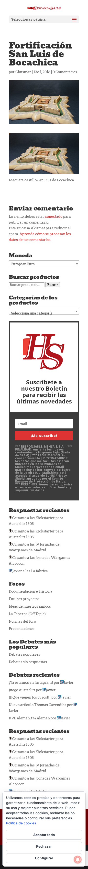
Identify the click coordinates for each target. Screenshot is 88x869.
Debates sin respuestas (28, 662)
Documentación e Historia (30, 591)
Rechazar (44, 846)
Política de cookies (21, 823)
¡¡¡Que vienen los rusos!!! (30, 697)
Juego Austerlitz (22, 690)
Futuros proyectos (24, 599)
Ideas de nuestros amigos (30, 606)
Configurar (44, 858)
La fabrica (39, 571)
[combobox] (44, 311)
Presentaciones (21, 629)
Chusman (23, 72)
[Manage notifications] (78, 859)
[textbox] (44, 313)
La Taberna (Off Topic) (27, 614)
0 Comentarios (65, 72)
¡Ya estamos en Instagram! (31, 682)
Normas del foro (22, 621)
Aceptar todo (44, 835)
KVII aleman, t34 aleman (29, 718)
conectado (53, 216)
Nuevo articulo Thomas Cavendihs (37, 705)
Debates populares (24, 654)
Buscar (52, 285)
